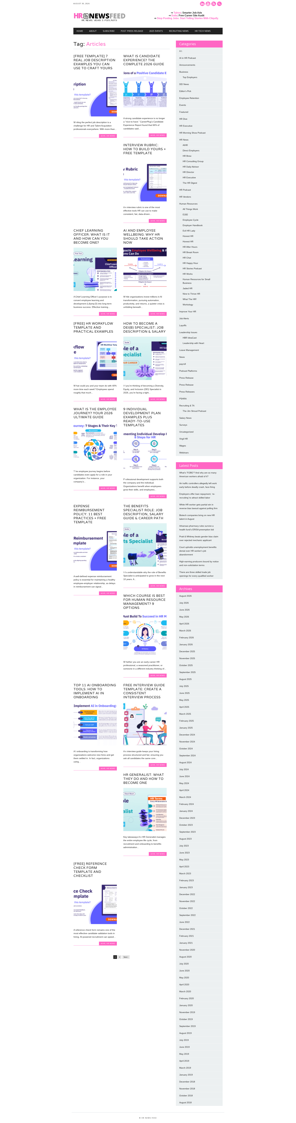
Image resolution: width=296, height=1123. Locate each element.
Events (182, 105)
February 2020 (186, 998)
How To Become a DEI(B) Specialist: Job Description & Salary (144, 327)
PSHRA (183, 398)
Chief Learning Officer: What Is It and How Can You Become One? (92, 236)
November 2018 (187, 1088)
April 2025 (184, 707)
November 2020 (187, 950)
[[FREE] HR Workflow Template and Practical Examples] (95, 379)
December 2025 (187, 651)
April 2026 (184, 623)
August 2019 (185, 1033)
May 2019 (184, 1054)
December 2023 (187, 818)
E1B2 (185, 214)
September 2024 (187, 755)
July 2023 (184, 845)
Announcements (187, 65)
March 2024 (185, 797)
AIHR (103, 136)
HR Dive (183, 119)
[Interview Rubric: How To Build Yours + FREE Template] (145, 200)
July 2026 (184, 603)
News (182, 357)
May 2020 (184, 977)
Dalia (174, 15)
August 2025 (185, 679)
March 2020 (185, 991)
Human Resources (188, 203)
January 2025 (186, 728)
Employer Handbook (193, 225)
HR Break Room (191, 252)
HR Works (188, 274)
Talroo (177, 12)
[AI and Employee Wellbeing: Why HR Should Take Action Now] (145, 290)
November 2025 (187, 658)
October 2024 (186, 748)
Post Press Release (132, 30)
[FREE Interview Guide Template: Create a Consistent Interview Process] (145, 745)
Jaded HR (187, 288)
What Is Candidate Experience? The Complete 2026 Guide (143, 60)
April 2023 (184, 866)
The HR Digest (190, 183)
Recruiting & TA (186, 405)
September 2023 (187, 832)
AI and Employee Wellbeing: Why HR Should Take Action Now (143, 236)
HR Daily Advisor (191, 166)
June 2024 (184, 776)
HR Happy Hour (190, 263)
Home (79, 30)
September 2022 (187, 915)
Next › (126, 957)
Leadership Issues (188, 332)
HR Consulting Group (193, 161)
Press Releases (187, 391)
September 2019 (187, 1026)
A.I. (181, 51)
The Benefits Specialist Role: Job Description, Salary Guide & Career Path (143, 512)
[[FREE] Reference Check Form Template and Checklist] (95, 923)
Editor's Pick (185, 91)
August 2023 (185, 839)
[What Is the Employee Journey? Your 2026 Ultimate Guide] (95, 465)
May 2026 (184, 616)
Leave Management (189, 350)
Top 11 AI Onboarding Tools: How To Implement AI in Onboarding (95, 691)
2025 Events (156, 30)
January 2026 (186, 644)
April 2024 (184, 790)
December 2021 (187, 929)
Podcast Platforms (188, 371)
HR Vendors (185, 197)
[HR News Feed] (100, 21)
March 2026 (185, 630)
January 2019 (186, 1074)
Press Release (186, 378)
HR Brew (187, 156)
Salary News (185, 418)
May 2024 (184, 783)
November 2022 (187, 901)
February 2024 (186, 804)
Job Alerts (184, 318)
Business (183, 72)
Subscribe (109, 30)
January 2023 (186, 887)
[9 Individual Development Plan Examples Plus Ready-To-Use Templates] (145, 473)
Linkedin (202, 4)
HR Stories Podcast (192, 268)
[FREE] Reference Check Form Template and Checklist (90, 870)
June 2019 (184, 1047)
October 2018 (186, 1095)
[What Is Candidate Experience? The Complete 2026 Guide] (145, 111)
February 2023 (186, 880)
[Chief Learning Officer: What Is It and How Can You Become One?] (95, 290)
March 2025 (185, 714)
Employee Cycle (190, 220)
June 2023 (184, 852)
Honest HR (188, 236)
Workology (188, 304)
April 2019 (184, 1061)
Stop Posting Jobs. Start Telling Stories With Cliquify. (188, 18)
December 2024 (187, 734)
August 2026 (185, 596)
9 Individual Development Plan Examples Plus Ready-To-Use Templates (142, 417)
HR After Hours (190, 247)
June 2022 (184, 922)
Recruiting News (179, 30)
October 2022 (186, 908)
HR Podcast (185, 190)
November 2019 (187, 1012)
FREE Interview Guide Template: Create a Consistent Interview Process (144, 691)
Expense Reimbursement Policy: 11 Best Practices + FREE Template (90, 514)
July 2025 (184, 686)
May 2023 (184, 859)
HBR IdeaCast (190, 337)
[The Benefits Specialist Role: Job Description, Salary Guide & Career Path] (145, 566)
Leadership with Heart (193, 343)
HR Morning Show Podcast (192, 133)
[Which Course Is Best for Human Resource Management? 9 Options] (145, 655)
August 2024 (185, 762)
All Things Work (190, 209)
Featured (183, 112)
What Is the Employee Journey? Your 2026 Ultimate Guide (95, 413)
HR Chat (187, 257)
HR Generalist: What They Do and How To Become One (143, 779)
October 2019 (186, 1019)
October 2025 (186, 665)
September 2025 (187, 672)
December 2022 (187, 894)
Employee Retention (189, 98)
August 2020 (185, 957)
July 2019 (184, 1040)
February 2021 (186, 936)
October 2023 (186, 825)
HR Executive (185, 126)
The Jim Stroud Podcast (194, 411)
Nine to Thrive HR (191, 294)
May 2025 (184, 700)
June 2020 (184, 970)
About (93, 30)
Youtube (208, 4)
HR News (111, 136)
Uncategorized (186, 432)
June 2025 (184, 693)
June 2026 (184, 610)
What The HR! (190, 299)
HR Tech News (203, 30)
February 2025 (186, 721)
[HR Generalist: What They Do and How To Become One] (145, 830)
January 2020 (186, 1005)
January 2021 (186, 943)
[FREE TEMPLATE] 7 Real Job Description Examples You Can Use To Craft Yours (94, 62)
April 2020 (184, 984)
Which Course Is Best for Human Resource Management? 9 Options (144, 602)
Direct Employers (191, 150)
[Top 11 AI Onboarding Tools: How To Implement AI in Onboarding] (95, 745)
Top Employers (190, 77)
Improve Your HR (187, 311)
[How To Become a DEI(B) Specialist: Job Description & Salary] (145, 379)
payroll (182, 364)
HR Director (188, 172)
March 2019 (185, 1068)
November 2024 (187, 741)
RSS (213, 4)
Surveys (183, 425)
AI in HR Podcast (187, 58)
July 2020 (184, 963)
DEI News (184, 84)
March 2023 (185, 873)
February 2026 (186, 637)
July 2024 (184, 769)
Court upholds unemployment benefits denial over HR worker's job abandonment (197, 551)
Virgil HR (183, 439)
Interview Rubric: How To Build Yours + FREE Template (144, 149)
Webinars (184, 452)
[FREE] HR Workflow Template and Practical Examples (93, 327)
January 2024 (186, 811)
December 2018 (187, 1081)
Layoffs (182, 325)
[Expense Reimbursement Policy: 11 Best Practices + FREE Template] (95, 570)
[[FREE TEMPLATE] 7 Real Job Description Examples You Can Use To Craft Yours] (95, 115)
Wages (182, 445)
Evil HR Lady (189, 230)
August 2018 (185, 1102)
